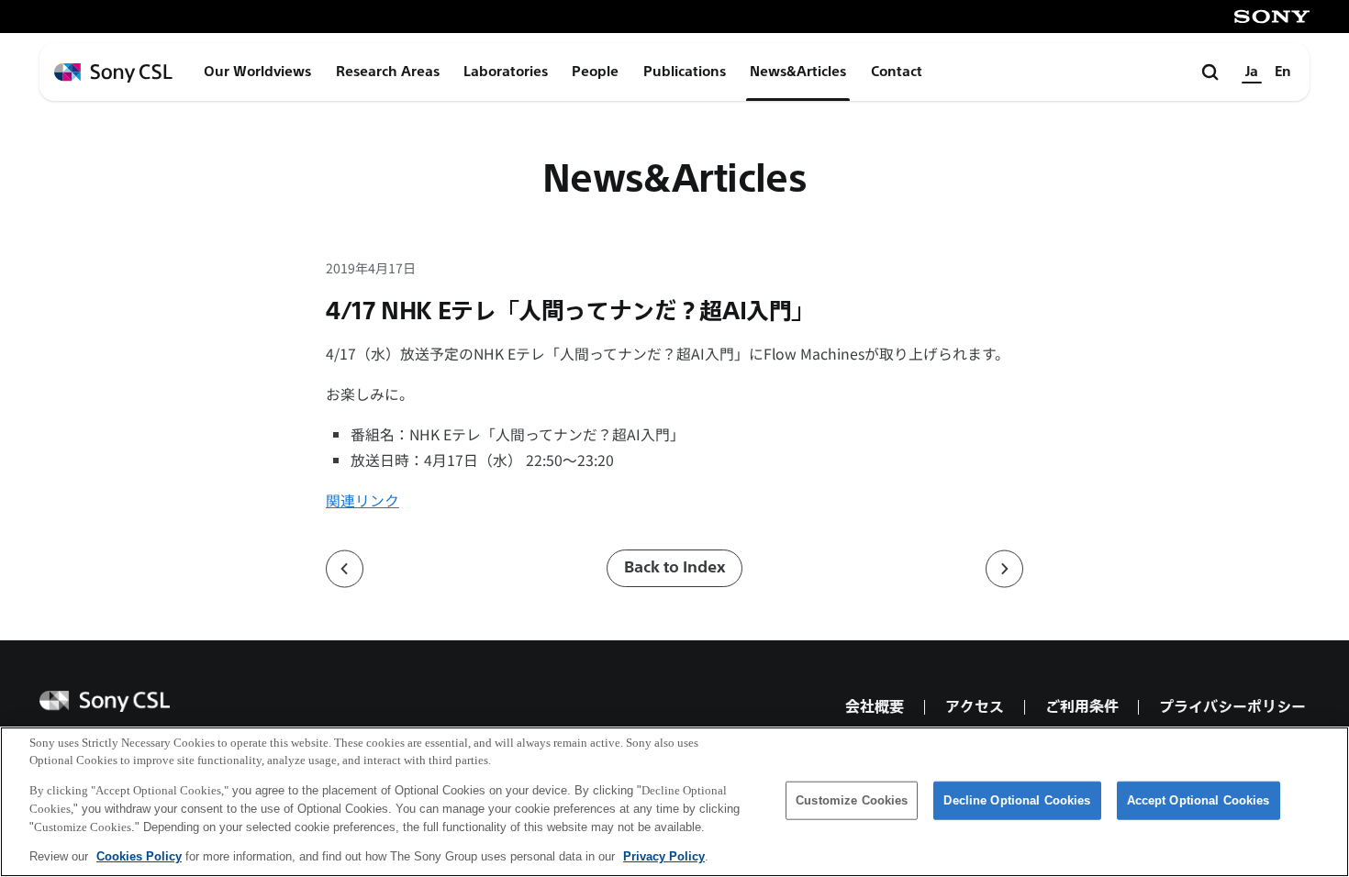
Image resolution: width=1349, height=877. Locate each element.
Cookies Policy (139, 855)
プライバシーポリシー (1232, 706)
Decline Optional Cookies (1016, 800)
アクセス (974, 706)
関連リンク (362, 500)
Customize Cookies (852, 800)
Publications (684, 71)
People (595, 71)
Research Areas (388, 71)
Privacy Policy (664, 855)
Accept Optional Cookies (1198, 800)
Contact (896, 71)
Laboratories (505, 71)
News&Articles (798, 71)
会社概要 (874, 706)
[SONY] (1272, 16)
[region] (674, 802)
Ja (1251, 71)
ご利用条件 (1082, 706)
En (1283, 71)
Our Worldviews (257, 71)
